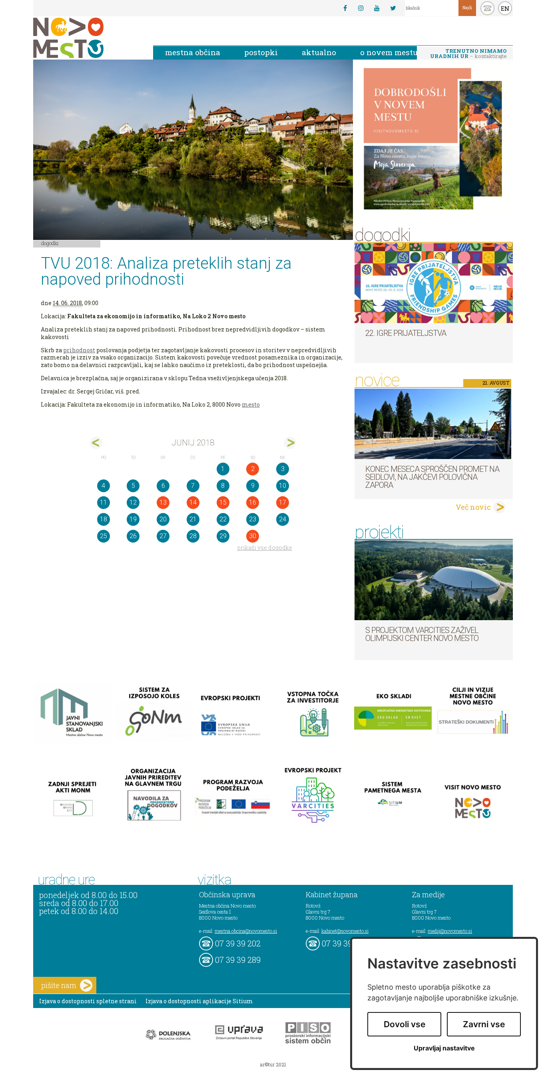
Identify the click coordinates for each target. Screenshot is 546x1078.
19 (133, 519)
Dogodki (50, 243)
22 (223, 519)
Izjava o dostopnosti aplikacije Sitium (199, 1001)
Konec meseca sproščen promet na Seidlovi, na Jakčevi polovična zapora (432, 477)
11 (103, 502)
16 (252, 502)
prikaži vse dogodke (264, 547)
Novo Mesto (87, 38)
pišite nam (58, 985)
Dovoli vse (404, 1024)
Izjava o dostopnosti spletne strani (88, 1001)
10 (282, 485)
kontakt (487, 8)
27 (163, 536)
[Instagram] (361, 8)
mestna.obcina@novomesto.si (246, 931)
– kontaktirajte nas (468, 54)
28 (193, 536)
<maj (96, 443)
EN (505, 8)
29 (223, 536)
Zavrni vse (484, 1024)
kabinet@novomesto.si (345, 931)
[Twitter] (393, 8)
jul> (290, 443)
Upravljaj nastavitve (444, 1048)
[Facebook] (345, 8)
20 (163, 519)
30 (252, 536)
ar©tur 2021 (273, 1064)
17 (282, 502)
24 (282, 519)
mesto (251, 404)
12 (133, 502)
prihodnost (79, 350)
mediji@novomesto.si (450, 931)
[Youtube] (377, 8)
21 (193, 519)
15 (223, 502)
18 (103, 519)
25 (103, 536)
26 (133, 536)
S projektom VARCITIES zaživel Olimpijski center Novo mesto (421, 634)
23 (252, 519)
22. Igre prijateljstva (405, 333)
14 (193, 502)
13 (163, 502)
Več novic (473, 507)
